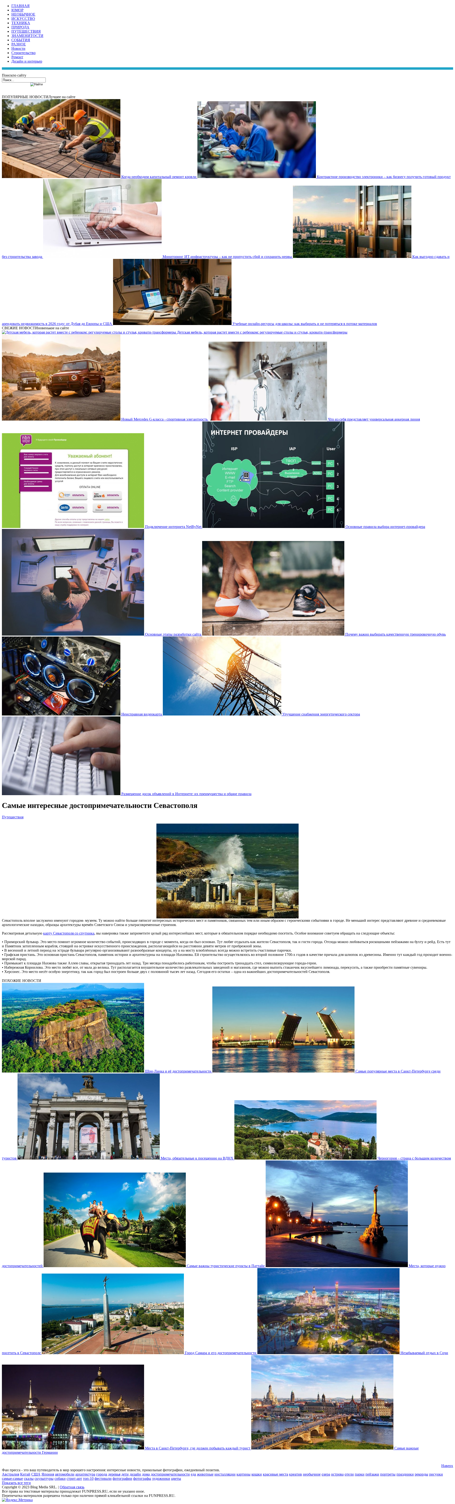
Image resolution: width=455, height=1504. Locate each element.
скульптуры (44, 1478)
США (36, 1474)
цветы (176, 1478)
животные (205, 1474)
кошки (256, 1474)
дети (125, 1474)
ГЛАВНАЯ (20, 6)
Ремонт (17, 57)
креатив (295, 1474)
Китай (25, 1474)
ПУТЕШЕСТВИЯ (26, 31)
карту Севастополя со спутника (68, 933)
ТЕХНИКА (20, 23)
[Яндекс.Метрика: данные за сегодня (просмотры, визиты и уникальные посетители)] (17, 1500)
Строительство (23, 53)
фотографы (142, 1478)
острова (337, 1474)
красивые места (275, 1474)
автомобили (64, 1474)
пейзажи (372, 1474)
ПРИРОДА (20, 27)
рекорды (421, 1474)
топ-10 (88, 1478)
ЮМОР (17, 10)
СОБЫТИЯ (20, 40)
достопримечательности (170, 1474)
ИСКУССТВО (23, 19)
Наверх (447, 1466)
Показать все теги (16, 1483)
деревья (114, 1474)
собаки (60, 1478)
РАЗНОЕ (18, 44)
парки (359, 1474)
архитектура (85, 1474)
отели (349, 1474)
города (101, 1474)
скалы (29, 1478)
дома (146, 1474)
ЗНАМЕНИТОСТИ (27, 36)
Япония (47, 1474)
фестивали (103, 1478)
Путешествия (12, 817)
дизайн (135, 1474)
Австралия (10, 1474)
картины (243, 1474)
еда (193, 1474)
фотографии (122, 1478)
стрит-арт (74, 1478)
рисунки (436, 1474)
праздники (405, 1474)
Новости (18, 48)
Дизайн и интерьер (26, 61)
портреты (388, 1474)
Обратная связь (72, 1487)
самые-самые (12, 1478)
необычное (312, 1474)
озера (326, 1474)
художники (161, 1478)
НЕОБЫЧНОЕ (23, 14)
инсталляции (225, 1474)
